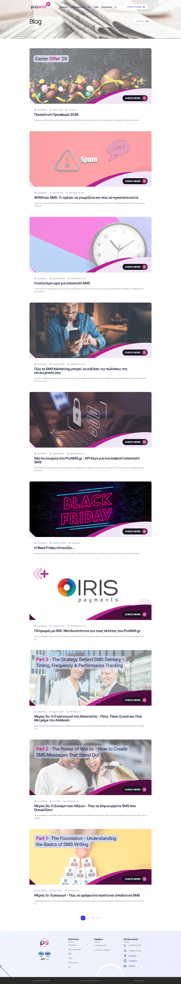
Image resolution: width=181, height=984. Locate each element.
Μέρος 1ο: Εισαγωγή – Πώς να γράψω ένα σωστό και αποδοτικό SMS (87, 895)
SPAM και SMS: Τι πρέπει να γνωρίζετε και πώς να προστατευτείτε (86, 197)
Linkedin (132, 966)
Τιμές (96, 7)
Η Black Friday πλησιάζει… (54, 547)
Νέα (88, 7)
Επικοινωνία (107, 7)
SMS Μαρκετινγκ (75, 193)
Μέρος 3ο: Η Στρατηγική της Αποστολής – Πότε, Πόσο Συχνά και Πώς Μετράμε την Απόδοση (88, 718)
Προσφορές (73, 110)
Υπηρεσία (63, 7)
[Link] (40, 5)
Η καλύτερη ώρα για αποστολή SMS (62, 283)
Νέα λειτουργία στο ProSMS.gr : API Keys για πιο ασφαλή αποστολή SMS (87, 460)
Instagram (133, 961)
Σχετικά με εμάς (78, 7)
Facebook (132, 956)
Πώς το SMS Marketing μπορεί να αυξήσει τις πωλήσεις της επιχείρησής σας (80, 370)
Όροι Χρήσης (139, 981)
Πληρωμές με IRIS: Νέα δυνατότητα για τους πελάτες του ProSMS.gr (87, 630)
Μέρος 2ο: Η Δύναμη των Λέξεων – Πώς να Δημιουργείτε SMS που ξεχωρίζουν (85, 807)
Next (98, 918)
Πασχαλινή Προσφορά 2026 (56, 114)
